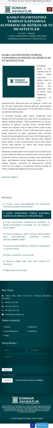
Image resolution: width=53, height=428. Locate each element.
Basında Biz (32, 331)
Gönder (7, 380)
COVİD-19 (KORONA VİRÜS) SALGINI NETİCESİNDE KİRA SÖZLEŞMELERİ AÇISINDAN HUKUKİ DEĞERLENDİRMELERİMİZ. (26, 237)
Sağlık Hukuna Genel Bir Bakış (16, 270)
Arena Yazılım (37, 418)
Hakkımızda (32, 327)
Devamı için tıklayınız (10, 177)
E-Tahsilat (13, 1)
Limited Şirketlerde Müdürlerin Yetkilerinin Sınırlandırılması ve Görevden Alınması (26, 247)
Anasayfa (7, 327)
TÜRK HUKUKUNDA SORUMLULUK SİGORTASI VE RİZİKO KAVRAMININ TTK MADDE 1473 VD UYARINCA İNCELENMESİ (26, 225)
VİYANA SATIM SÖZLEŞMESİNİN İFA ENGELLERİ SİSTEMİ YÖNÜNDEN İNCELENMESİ (26, 205)
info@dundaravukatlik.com (14, 314)
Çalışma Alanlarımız (11, 331)
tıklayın (40, 380)
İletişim (6, 335)
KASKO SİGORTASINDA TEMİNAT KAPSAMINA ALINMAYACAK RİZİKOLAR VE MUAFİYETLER (26, 214)
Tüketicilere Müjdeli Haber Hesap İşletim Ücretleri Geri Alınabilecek (26, 262)
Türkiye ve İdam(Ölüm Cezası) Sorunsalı (19, 255)
